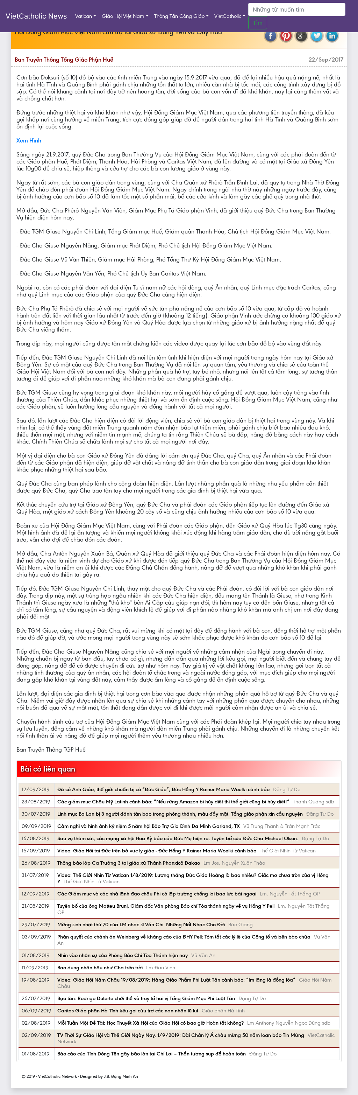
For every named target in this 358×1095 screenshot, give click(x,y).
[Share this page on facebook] (271, 36)
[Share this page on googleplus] (301, 36)
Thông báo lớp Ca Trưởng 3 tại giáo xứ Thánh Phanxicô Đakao (128, 863)
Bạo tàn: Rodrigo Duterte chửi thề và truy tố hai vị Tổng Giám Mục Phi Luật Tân (146, 998)
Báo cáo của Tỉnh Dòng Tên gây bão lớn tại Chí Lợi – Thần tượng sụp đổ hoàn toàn (151, 1054)
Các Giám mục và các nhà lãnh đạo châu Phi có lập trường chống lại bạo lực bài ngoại (156, 894)
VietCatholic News (36, 16)
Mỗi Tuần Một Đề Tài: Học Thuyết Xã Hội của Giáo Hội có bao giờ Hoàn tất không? (150, 1023)
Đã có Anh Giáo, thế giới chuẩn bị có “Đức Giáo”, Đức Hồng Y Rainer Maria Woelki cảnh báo (163, 789)
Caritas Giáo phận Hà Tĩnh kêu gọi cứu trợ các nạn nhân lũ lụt (127, 1010)
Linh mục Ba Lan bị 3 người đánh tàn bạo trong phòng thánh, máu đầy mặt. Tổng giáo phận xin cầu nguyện (180, 814)
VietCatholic (227, 16)
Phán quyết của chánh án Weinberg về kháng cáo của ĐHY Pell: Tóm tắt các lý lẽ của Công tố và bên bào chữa (183, 937)
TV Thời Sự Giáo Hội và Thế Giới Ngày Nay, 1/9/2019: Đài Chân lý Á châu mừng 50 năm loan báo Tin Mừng (180, 1035)
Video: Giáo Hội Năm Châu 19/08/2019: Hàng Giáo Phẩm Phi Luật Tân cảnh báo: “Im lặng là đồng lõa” (176, 980)
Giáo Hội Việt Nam (123, 16)
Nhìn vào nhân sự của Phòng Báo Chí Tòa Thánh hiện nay (122, 955)
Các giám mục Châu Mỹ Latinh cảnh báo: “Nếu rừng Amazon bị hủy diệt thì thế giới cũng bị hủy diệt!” (173, 801)
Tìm (258, 22)
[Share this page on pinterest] (286, 36)
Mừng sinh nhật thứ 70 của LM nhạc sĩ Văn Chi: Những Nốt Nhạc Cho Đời (141, 924)
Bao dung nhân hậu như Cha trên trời (100, 967)
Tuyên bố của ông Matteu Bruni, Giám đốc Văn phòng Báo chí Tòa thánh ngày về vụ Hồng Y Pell (165, 906)
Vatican (83, 16)
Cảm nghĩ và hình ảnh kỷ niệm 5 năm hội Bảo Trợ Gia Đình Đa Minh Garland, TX (148, 826)
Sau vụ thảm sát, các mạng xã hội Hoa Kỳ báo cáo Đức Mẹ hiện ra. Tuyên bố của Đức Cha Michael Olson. (177, 838)
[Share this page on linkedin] (332, 36)
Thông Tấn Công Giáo (179, 16)
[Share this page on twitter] (317, 36)
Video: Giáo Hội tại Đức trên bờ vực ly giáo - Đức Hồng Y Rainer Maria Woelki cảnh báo (156, 851)
